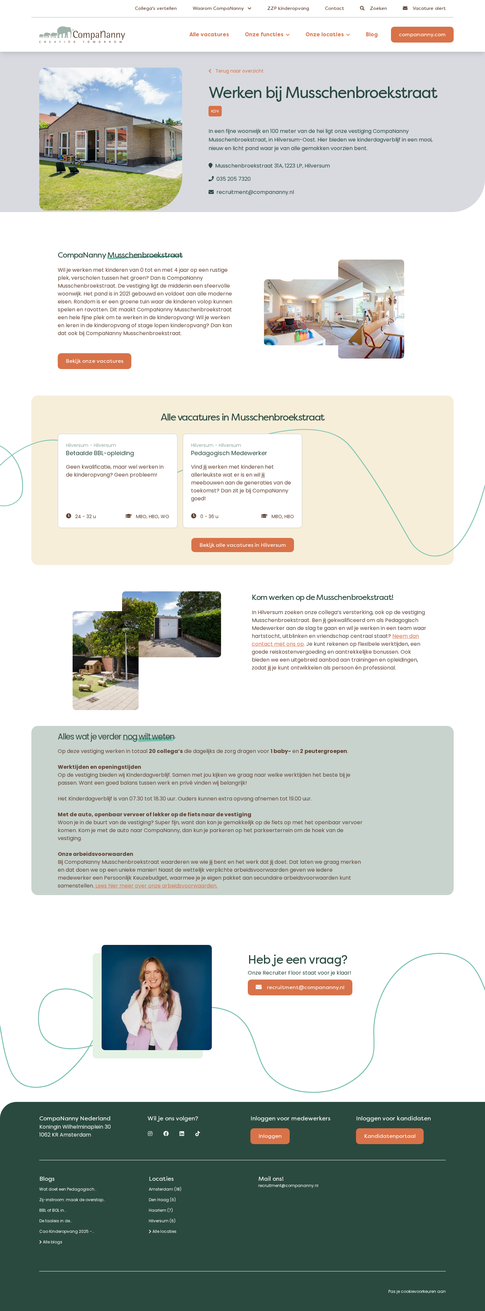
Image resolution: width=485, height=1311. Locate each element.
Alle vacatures (209, 34)
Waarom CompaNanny (219, 8)
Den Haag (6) (162, 1199)
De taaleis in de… (55, 1221)
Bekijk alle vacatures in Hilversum (242, 545)
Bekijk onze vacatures (94, 361)
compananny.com (422, 34)
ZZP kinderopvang (288, 8)
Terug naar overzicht (239, 71)
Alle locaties (164, 1231)
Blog (372, 34)
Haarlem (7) (161, 1210)
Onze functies (264, 34)
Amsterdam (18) (165, 1189)
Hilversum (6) (162, 1221)
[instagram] (150, 1133)
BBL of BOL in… (52, 1210)
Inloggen (270, 1136)
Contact (334, 8)
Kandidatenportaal (390, 1136)
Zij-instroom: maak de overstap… (72, 1199)
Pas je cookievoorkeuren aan (417, 1291)
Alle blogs (52, 1242)
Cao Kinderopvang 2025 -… (66, 1231)
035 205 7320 (233, 179)
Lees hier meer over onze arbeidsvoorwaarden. (155, 886)
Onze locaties (325, 34)
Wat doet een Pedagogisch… (67, 1189)
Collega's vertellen (156, 8)
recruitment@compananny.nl (255, 192)
